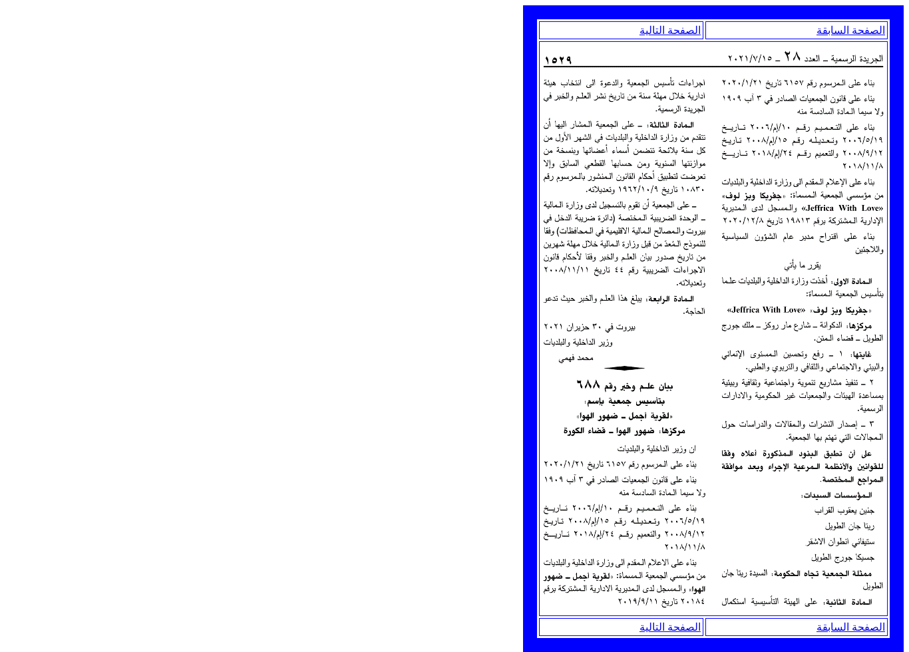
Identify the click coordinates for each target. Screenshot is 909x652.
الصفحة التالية (670, 30)
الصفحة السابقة (851, 30)
